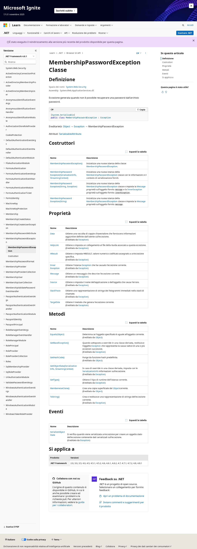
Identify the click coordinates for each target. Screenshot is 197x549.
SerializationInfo (90, 371)
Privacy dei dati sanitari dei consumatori (150, 546)
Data (52, 233)
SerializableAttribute (70, 133)
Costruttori (167, 62)
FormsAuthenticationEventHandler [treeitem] (20, 180)
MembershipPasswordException (101, 166)
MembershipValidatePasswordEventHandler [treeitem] (20, 289)
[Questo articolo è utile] (162, 92)
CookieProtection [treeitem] (14, 135)
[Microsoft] (5, 25)
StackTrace (55, 290)
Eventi (165, 73)
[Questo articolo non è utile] (166, 92)
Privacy (121, 546)
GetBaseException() (59, 342)
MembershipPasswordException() (66, 163)
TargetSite (55, 302)
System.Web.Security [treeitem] (16, 68)
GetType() (54, 379)
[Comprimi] (35, 50)
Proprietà (166, 66)
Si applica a (167, 77)
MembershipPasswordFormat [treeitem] (20, 261)
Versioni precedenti (82, 546)
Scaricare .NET (185, 33)
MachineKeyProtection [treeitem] (16, 208)
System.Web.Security (76, 86)
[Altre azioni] (145, 53)
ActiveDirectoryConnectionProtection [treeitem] (20, 75)
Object (66, 126)
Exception (79, 126)
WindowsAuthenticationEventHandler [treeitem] (21, 398)
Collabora (110, 546)
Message (141, 186)
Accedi (190, 25)
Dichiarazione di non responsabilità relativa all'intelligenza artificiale (36, 546)
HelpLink (54, 245)
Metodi (165, 69)
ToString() (54, 396)
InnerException (134, 189)
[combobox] (19, 56)
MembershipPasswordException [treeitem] (22, 249)
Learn (52, 53)
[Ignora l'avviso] (191, 5)
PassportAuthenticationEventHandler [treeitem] (20, 307)
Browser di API (73, 53)
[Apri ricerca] (183, 25)
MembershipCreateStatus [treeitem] (18, 219)
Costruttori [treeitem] (13, 256)
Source (53, 282)
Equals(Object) (57, 334)
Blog (98, 546)
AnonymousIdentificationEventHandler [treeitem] (20, 110)
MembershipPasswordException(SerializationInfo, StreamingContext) (63, 175)
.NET (60, 53)
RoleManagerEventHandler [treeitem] (19, 335)
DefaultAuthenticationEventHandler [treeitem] (20, 151)
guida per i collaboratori (68, 504)
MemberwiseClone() (59, 388)
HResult (54, 253)
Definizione (167, 58)
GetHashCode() (57, 357)
